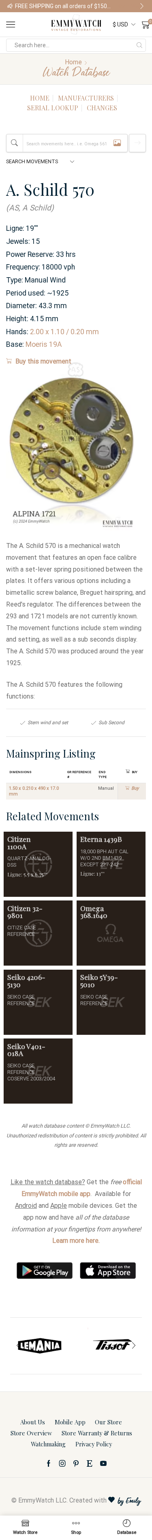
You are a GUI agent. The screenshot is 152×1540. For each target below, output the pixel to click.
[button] (10, 6)
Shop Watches (130, 6)
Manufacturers (86, 98)
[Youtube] (103, 1463)
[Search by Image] (117, 143)
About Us (32, 1422)
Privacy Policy (93, 1444)
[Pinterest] (76, 1463)
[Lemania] (40, 1346)
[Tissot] (112, 1346)
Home (73, 62)
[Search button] (139, 45)
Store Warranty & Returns (97, 1433)
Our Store (108, 1422)
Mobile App (70, 1422)
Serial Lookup (52, 107)
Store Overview (31, 1433)
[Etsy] (89, 1463)
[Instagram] (62, 1463)
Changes (102, 107)
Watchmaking (48, 1444)
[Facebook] (48, 1463)
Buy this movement (43, 361)
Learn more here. (76, 1240)
